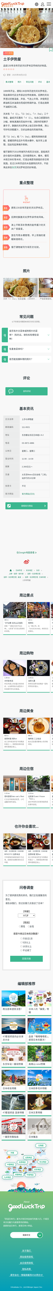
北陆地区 (28, 1158)
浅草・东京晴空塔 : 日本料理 (35, 577)
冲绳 (12, 1153)
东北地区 (42, 1162)
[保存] (50, 49)
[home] (12, 4)
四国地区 (18, 1175)
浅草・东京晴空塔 (33, 574)
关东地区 (29, 570)
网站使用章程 (26, 1257)
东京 (14, 167)
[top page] (11, 570)
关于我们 (26, 1251)
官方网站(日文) (28, 494)
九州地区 (7, 1177)
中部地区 (30, 1175)
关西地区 (22, 1162)
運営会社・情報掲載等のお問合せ (26, 1275)
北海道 (40, 1145)
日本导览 (19, 570)
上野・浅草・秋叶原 (16, 574)
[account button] (42, 4)
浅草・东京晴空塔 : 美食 (12, 577)
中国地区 (10, 1164)
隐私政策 (26, 1269)
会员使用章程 (26, 1263)
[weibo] (26, 561)
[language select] (37, 4)
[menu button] (49, 4)
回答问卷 (26, 959)
